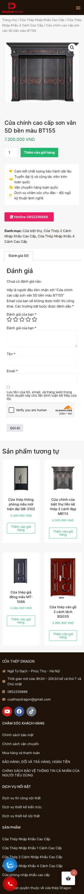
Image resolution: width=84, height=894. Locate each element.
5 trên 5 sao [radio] (34, 319)
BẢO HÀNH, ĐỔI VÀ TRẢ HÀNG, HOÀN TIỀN (36, 762)
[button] (78, 7)
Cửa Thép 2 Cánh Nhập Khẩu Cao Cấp (32, 857)
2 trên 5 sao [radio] (15, 319)
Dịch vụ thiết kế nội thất (21, 816)
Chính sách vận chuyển (20, 744)
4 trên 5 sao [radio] (28, 319)
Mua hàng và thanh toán (21, 753)
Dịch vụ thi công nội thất (21, 798)
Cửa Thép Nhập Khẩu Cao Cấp (42, 20)
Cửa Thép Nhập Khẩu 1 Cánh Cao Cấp (32, 848)
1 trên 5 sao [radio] (9, 319)
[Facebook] (19, 711)
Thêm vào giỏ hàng (39, 152)
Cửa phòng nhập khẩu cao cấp (26, 875)
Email (12, 371)
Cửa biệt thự (32, 231)
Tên (11, 354)
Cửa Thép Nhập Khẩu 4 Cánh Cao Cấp (32, 866)
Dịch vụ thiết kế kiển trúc (22, 807)
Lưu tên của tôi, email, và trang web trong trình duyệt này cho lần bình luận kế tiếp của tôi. (41, 395)
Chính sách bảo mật (17, 735)
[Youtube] (7, 711)
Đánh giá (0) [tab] (19, 256)
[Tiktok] (31, 711)
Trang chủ (9, 20)
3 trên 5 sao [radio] (22, 319)
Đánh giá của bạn (22, 314)
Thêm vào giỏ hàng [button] (21, 528)
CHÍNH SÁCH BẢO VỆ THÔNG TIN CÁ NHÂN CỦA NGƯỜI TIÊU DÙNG (41, 773)
